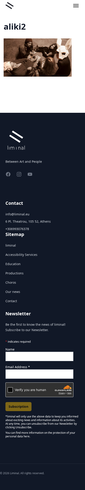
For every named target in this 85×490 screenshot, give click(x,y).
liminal (10, 245)
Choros (10, 282)
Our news (12, 292)
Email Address (17, 367)
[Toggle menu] (75, 5)
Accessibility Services (21, 254)
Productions (14, 273)
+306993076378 (17, 229)
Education (13, 264)
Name (10, 349)
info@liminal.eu (17, 214)
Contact (11, 301)
